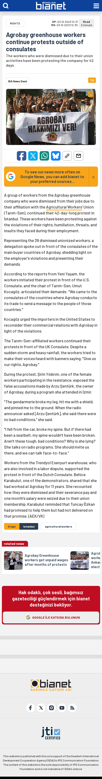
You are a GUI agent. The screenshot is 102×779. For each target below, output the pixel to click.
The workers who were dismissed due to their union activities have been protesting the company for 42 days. (50, 60)
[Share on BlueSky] (55, 156)
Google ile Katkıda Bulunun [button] (56, 617)
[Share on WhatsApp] (44, 156)
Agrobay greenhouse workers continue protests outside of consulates (46, 41)
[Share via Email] (78, 156)
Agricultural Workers (64, 206)
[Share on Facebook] (21, 156)
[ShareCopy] (67, 156)
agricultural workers (58, 526)
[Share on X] (33, 156)
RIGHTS (15, 23)
